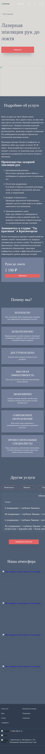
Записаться (18, 50)
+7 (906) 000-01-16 (16, 731)
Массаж (20, 4)
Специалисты (26, 718)
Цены (2, 713)
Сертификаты (5, 722)
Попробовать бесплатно (24, 542)
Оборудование (26, 713)
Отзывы (3, 718)
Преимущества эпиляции (29, 709)
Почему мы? (4, 709)
